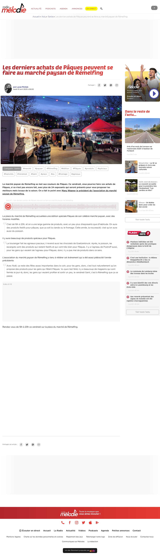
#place (44, 174)
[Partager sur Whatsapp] (33, 445)
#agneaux (75, 174)
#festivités (8, 174)
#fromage (62, 174)
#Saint (34, 174)
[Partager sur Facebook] (99, 86)
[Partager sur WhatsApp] (111, 86)
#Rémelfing (52, 169)
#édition (65, 169)
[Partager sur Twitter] (105, 86)
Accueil (36, 17)
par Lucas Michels (20, 87)
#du (52, 174)
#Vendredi (22, 174)
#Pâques (77, 169)
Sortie (50, 17)
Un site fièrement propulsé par (77, 550)
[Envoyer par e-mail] (117, 86)
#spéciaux (102, 169)
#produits (89, 169)
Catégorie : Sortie (12, 169)
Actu (44, 17)
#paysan (39, 169)
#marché (27, 169)
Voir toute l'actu (143, 312)
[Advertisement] (82, 39)
